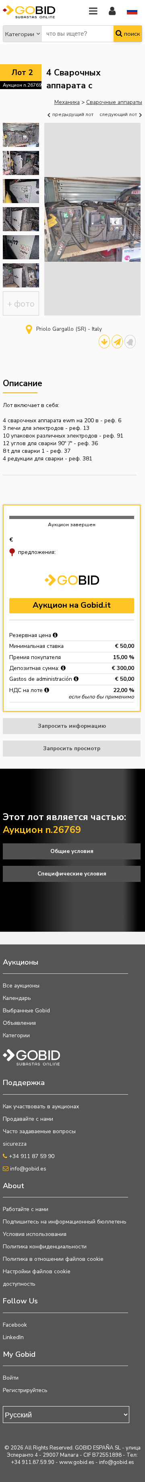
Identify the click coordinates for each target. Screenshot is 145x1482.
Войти (11, 1378)
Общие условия (71, 851)
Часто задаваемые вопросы (39, 1131)
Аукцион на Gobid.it (72, 605)
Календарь (17, 998)
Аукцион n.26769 (22, 85)
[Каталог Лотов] (104, 341)
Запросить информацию (72, 726)
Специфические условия (71, 873)
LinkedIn (13, 1337)
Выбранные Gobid (26, 1010)
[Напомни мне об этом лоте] (130, 341)
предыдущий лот (72, 114)
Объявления (19, 1023)
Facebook (15, 1325)
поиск (131, 34)
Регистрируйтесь (25, 1390)
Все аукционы (21, 985)
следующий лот (118, 114)
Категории (19, 34)
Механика (67, 102)
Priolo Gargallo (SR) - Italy (69, 329)
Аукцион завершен (71, 524)
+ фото (21, 303)
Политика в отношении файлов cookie (53, 1259)
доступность (19, 1284)
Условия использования (34, 1234)
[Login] (112, 11)
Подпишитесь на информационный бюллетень (64, 1222)
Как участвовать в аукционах (41, 1106)
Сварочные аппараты (114, 102)
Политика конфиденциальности (45, 1246)
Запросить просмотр (71, 748)
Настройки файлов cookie (36, 1271)
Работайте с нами (25, 1209)
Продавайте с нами (28, 1119)
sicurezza (15, 1144)
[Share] (117, 341)
